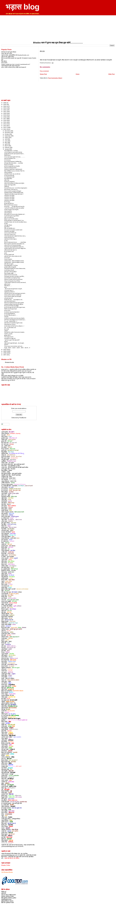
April (6, 144)
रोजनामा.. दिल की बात (16, 456)
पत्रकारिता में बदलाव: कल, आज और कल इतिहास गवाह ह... (15, 222)
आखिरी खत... (7, 186)
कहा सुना (7, 543)
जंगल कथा (13, 523)
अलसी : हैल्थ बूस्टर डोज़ (15, 490)
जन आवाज (11, 462)
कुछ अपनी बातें (8, 604)
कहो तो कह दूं (11, 564)
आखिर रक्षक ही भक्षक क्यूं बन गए (10, 250)
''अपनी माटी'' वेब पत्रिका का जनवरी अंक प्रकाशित (14, 208)
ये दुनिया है (11, 615)
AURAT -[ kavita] (8, 333)
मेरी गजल (14, 601)
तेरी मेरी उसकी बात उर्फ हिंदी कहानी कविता (18, 467)
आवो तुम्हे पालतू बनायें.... (9, 298)
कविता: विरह (6, 180)
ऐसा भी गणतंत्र (7, 202)
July (6, 139)
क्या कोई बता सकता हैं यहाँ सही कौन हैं (11, 312)
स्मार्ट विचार (11, 498)
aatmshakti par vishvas (9, 324)
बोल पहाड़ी (11, 487)
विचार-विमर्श (11, 452)
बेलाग (11, 613)
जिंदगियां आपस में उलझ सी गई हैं (10, 309)
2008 (5, 353)
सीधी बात (10, 638)
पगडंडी (9, 499)
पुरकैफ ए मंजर (12, 786)
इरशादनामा (8, 626)
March (6, 145)
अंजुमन (10, 436)
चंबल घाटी (10, 547)
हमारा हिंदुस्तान (12, 566)
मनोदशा (20, 592)
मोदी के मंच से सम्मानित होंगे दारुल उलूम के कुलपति (14, 302)
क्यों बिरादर (10, 740)
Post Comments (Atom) (55, 78)
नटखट (10, 597)
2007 (5, 354)
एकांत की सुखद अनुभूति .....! (9, 273)
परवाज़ (8, 435)
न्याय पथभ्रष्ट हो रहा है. (8, 337)
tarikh (5, 253)
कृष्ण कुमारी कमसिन (17, 473)
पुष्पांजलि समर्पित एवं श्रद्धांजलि (10, 267)
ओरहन (19, 627)
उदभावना (10, 507)
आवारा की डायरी (29, 486)
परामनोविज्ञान (21, 486)
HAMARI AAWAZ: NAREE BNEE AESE (13, 192)
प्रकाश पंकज (12, 478)
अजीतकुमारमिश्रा (16, 818)
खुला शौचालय (7, 226)
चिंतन (10, 476)
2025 (5, 104)
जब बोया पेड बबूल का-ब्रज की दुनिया (11, 209)
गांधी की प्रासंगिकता (8, 172)
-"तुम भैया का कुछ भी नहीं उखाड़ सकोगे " (12, 340)
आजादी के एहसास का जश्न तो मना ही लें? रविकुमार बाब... (15, 248)
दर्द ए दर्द (9, 610)
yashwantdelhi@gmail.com (9, 846)
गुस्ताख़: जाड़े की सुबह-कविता (10, 185)
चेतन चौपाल (10, 595)
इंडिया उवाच (14, 496)
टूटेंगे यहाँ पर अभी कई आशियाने (10, 271)
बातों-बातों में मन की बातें (13, 450)
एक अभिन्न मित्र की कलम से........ (11, 315)
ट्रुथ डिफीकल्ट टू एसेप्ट (14, 466)
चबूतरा (9, 526)
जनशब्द (13, 483)
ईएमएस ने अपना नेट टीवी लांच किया (11, 219)
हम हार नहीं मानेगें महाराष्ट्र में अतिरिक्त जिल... (13, 161)
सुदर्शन (12, 567)
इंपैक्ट (10, 510)
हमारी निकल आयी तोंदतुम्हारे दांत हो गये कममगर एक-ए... (15, 319)
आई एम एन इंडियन (9, 678)
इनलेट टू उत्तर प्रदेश (13, 493)
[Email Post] (52, 62)
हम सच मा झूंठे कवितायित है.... (10, 313)
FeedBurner (22, 417)
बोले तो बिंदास (13, 609)
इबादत (5, 287)
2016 (5, 120)
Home (77, 74)
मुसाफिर (7, 640)
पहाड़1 (10, 641)
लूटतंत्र (10, 501)
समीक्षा (8, 472)
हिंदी (11, 586)
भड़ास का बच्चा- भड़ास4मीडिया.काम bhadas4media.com (15, 55)
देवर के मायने (4, 62)
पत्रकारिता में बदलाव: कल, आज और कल (12, 174)
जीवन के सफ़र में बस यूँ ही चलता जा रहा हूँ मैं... (13, 288)
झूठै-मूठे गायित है (7, 335)
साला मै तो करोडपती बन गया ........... (11, 158)
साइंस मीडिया (11, 580)
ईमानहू (10, 618)
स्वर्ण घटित (6, 316)
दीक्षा (8, 607)
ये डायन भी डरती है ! (8, 259)
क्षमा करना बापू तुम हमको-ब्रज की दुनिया (12, 166)
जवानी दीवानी (10, 553)
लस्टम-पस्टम (14, 627)
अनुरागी (16, 558)
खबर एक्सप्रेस (12, 479)
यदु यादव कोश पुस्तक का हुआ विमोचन (11, 216)
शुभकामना (6, 344)
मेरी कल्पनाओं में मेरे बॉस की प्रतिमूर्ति (11, 306)
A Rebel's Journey (15, 433)
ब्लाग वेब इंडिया (10, 556)
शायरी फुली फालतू (11, 524)
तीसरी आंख (12, 449)
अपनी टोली (13, 538)
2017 (5, 118)
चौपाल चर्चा (11, 513)
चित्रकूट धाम (12, 535)
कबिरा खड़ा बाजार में (14, 637)
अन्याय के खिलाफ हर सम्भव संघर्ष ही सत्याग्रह (13, 152)
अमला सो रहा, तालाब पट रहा (9, 234)
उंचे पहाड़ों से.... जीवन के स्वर (15, 519)
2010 (5, 349)
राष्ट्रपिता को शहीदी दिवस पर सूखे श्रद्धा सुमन (13, 169)
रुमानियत (11, 515)
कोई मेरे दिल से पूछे (13, 623)
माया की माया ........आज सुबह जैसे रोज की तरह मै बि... (14, 206)
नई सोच (9, 630)
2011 (4, 129)
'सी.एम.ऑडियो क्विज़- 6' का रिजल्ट (11, 265)
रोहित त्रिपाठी (12, 735)
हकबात (14, 624)
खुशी (9, 495)
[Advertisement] (58, 28)
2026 (5, 102)
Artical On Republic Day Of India (12, 281)
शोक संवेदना (4, 61)
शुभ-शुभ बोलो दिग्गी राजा (9, 203)
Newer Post (43, 74)
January (7, 149)
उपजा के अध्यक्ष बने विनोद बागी (10, 233)
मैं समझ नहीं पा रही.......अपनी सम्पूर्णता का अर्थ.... (13, 299)
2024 (5, 106)
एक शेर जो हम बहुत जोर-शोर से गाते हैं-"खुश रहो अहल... (15, 307)
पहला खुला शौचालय (8, 225)
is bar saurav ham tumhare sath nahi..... (14, 346)
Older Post (111, 74)
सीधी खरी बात (14, 569)
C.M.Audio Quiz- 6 (8, 290)
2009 (5, 351)
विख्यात (10, 470)
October (7, 134)
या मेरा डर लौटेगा (12, 598)
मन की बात (11, 575)
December (7, 131)
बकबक (10, 509)
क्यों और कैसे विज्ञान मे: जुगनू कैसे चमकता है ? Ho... (14, 220)
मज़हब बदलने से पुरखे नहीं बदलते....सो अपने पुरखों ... (14, 343)
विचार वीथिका (11, 561)
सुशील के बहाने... (7, 284)
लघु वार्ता (6, 341)
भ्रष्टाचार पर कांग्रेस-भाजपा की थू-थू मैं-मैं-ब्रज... (13, 279)
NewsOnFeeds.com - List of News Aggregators (15, 188)
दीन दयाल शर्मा (13, 442)
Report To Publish (8, 164)
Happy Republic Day (9, 237)
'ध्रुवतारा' (6, 330)
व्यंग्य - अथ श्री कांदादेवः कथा (10, 327)
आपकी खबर (11, 552)
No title (6, 223)
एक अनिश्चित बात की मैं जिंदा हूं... (17, 453)
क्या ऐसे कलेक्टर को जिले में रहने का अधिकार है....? (14, 326)
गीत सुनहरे (12, 772)
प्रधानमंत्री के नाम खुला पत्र (9, 338)
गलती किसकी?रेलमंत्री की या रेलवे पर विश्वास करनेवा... (15, 268)
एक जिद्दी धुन (11, 778)
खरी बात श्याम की (9, 620)
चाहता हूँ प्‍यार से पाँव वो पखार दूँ (10, 239)
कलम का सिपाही (13, 603)
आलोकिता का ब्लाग (11, 461)
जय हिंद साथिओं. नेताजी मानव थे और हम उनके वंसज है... (15, 282)
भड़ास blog (22, 6)
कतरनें (10, 649)
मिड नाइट (8, 592)
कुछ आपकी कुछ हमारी (19, 464)
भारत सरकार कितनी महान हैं (9, 301)
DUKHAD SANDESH (9, 181)
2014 (5, 124)
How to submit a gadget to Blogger (12, 191)
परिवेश (12, 757)
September (8, 136)
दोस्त (8, 643)
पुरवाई (13, 532)
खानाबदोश (14, 486)
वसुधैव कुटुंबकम (12, 439)
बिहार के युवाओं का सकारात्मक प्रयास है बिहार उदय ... (14, 243)
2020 (5, 113)
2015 (5, 122)
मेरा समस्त (10, 563)
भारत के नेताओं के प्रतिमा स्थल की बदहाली (12, 296)
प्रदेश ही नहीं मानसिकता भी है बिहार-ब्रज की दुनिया (14, 183)
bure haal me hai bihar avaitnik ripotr (13, 230)
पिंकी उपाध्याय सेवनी (19, 512)
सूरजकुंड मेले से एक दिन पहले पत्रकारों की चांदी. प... (14, 153)
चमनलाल (11, 444)
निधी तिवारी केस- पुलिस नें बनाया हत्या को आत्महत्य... (14, 332)
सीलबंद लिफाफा (7, 155)
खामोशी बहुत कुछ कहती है (16, 629)
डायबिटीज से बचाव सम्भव (15, 489)
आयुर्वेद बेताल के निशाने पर (9, 292)
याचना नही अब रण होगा (6, 53)
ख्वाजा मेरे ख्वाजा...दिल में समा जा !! (11, 189)
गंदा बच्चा (13, 570)
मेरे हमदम (13, 469)
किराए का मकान (12, 527)
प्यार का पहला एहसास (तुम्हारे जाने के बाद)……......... (14, 157)
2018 (5, 117)
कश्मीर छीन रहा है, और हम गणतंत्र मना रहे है (12, 256)
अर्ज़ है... (10, 560)
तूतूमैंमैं (14, 606)
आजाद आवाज (8, 581)
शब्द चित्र (12, 550)
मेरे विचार (10, 584)
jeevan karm (7, 310)
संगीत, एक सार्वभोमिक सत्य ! (9, 228)
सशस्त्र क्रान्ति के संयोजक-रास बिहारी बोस (12, 295)
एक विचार (11, 492)
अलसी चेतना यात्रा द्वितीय (9, 195)
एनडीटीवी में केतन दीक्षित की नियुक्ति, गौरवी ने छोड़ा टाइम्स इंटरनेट (16, 377)
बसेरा (13, 536)
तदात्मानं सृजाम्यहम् (16, 475)
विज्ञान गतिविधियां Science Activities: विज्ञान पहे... (14, 171)
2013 (5, 125)
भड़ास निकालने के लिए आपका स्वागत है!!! (10, 65)
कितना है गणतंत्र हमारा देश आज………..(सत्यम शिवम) (15, 242)
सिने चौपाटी (14, 592)
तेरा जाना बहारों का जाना (9, 251)
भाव (8, 549)
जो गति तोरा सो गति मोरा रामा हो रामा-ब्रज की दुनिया (14, 318)
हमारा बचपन (8, 583)
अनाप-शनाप (12, 621)
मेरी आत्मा (10, 441)
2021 (5, 111)
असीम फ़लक (7, 446)
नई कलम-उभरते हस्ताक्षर (22, 589)
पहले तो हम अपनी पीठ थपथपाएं (10, 167)
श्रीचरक (19, 606)
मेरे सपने (9, 635)
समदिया (11, 632)
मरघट (11, 607)
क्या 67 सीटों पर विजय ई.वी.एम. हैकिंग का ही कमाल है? (13, 67)
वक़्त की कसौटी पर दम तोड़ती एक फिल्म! (12, 278)
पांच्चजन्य (10, 521)
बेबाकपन (9, 504)
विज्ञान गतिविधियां (12, 506)
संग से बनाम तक (7, 160)
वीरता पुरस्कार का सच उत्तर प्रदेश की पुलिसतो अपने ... (15, 214)
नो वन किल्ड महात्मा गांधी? (9, 177)
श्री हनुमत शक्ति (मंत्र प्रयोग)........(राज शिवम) (13, 163)
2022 (5, 110)
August (7, 137)
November (7, 132)
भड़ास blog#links (8, 211)
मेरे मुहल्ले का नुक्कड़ (14, 593)
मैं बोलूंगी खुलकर (15, 516)
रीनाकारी (10, 447)
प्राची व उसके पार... (12, 646)
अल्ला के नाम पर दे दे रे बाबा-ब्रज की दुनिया (12, 245)
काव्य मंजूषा (12, 533)
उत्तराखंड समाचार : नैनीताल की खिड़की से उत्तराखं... (14, 261)
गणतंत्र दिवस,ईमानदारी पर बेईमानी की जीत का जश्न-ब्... (15, 236)
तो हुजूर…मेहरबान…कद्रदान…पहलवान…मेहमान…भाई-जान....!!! (17, 347)
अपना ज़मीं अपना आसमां (13, 600)
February (7, 147)
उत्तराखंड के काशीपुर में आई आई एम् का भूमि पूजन (13, 304)
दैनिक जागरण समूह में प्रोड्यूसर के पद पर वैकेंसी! (12, 375)
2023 (5, 108)
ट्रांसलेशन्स (8, 644)
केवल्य (17, 538)
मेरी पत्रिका (12, 576)
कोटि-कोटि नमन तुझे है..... (9, 264)
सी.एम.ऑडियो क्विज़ (8, 178)
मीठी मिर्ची (10, 617)
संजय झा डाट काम (11, 647)
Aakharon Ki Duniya (20, 484)
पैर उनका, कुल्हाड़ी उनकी (9, 254)
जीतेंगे (9, 681)
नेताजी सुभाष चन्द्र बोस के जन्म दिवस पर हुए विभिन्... (14, 276)
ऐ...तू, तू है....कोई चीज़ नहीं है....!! (10, 321)
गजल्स (10, 578)
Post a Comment (44, 71)
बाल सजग (7, 590)
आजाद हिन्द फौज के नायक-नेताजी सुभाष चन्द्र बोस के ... (15, 293)
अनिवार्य (11, 558)
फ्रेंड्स (10, 539)
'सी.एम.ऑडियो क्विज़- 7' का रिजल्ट (11, 150)
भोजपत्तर (24, 627)
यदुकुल (11, 530)
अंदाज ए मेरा (13, 481)
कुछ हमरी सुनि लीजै (17, 803)
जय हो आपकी (7, 257)
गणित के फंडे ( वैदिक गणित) (7, 56)
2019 (5, 115)
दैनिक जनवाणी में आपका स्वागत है (10, 205)
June (6, 141)
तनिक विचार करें (13, 438)
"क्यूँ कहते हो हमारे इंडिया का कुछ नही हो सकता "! (13, 194)
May (6, 142)
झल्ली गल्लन (11, 572)
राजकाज (13, 634)
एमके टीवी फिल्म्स (11, 455)
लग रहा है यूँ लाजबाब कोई (9, 175)
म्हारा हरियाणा (12, 546)
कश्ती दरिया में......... (8, 285)
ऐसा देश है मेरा (14, 458)
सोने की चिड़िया (12, 555)
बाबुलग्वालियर (13, 459)
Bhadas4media (9, 362)
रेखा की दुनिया (10, 529)
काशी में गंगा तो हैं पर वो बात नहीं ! (10, 274)
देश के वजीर (6, 329)
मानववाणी (12, 541)
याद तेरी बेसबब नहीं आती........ (10, 270)
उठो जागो (9, 544)
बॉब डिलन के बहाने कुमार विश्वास (8, 52)
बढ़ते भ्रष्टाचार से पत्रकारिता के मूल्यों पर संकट (13, 323)
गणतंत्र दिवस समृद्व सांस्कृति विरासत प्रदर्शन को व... (14, 247)
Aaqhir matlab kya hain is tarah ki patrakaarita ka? (15, 64)
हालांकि (10, 573)
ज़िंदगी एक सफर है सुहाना (14, 718)
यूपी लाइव (9, 612)
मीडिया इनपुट (11, 502)
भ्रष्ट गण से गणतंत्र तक (9, 217)
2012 (5, 127)
